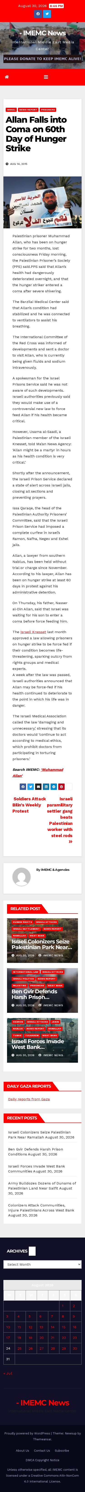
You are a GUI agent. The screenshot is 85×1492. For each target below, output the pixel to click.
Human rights (22, 922)
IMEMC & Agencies (55, 870)
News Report (28, 109)
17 (8, 1338)
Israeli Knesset (33, 632)
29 (64, 1348)
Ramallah (19, 935)
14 (53, 1327)
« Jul (7, 1373)
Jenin (55, 1022)
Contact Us (42, 1450)
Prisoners (48, 109)
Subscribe (62, 1450)
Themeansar (42, 1439)
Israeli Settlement (26, 929)
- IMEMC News (42, 33)
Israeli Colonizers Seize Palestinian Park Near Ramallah (40, 947)
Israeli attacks (46, 922)
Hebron (18, 1022)
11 (19, 1327)
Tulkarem (32, 1035)
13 (41, 1327)
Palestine (19, 985)
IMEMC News (52, 955)
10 (8, 1327)
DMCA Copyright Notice (42, 1460)
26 (31, 1348)
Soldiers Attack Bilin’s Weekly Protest (29, 805)
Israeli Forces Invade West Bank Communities (38, 1047)
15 (64, 1327)
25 (19, 1348)
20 (41, 1338)
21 (52, 1338)
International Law (25, 972)
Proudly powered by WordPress (27, 1433)
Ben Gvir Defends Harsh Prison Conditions (34, 997)
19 (30, 1338)
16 (74, 1327)
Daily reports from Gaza (29, 1099)
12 (30, 1327)
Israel (11, 109)
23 (75, 1338)
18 (19, 1338)
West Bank (37, 935)
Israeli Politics (23, 978)
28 (53, 1348)
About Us (22, 1450)
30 (75, 1348)
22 (64, 1338)
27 (41, 1348)
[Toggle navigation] (46, 77)
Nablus (18, 1028)
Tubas (17, 1035)
